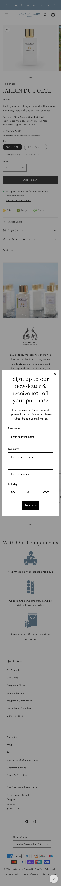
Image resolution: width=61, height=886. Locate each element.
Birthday (12, 484)
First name (14, 428)
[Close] (55, 374)
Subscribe (30, 505)
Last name (13, 449)
